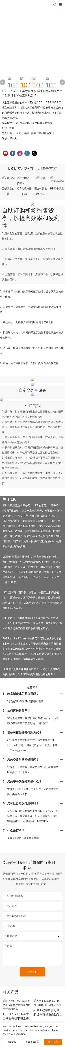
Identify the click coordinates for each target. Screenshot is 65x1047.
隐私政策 (21, 1033)
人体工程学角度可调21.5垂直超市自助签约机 (46, 1012)
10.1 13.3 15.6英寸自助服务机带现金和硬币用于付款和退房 (16, 1016)
